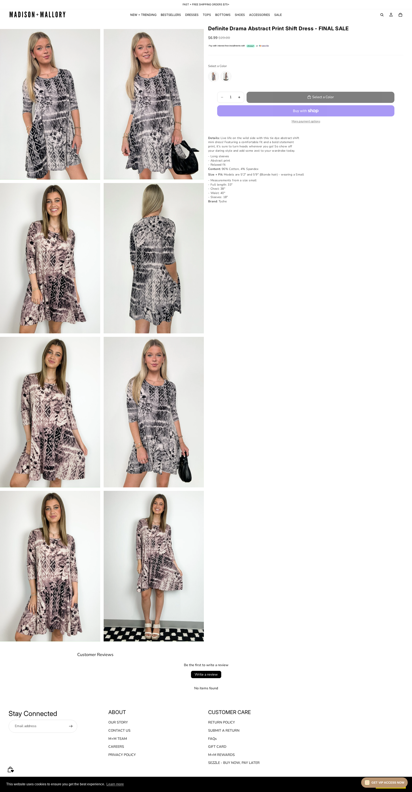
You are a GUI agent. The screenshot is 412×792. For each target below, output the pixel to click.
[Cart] (400, 15)
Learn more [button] (115, 784)
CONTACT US (119, 730)
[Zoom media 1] (50, 104)
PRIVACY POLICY (122, 754)
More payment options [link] (306, 121)
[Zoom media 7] (50, 566)
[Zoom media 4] (154, 258)
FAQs (212, 738)
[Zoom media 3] (50, 258)
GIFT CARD (217, 746)
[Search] (382, 15)
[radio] (213, 76)
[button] (384, 782)
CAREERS (116, 746)
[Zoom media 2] (154, 104)
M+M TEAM (117, 738)
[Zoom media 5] (50, 412)
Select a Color (217, 66)
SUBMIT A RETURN (223, 730)
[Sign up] (70, 726)
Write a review (206, 674)
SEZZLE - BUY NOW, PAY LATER (234, 762)
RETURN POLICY (221, 722)
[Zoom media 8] (154, 566)
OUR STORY (118, 722)
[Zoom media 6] (154, 412)
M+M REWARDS (221, 754)
